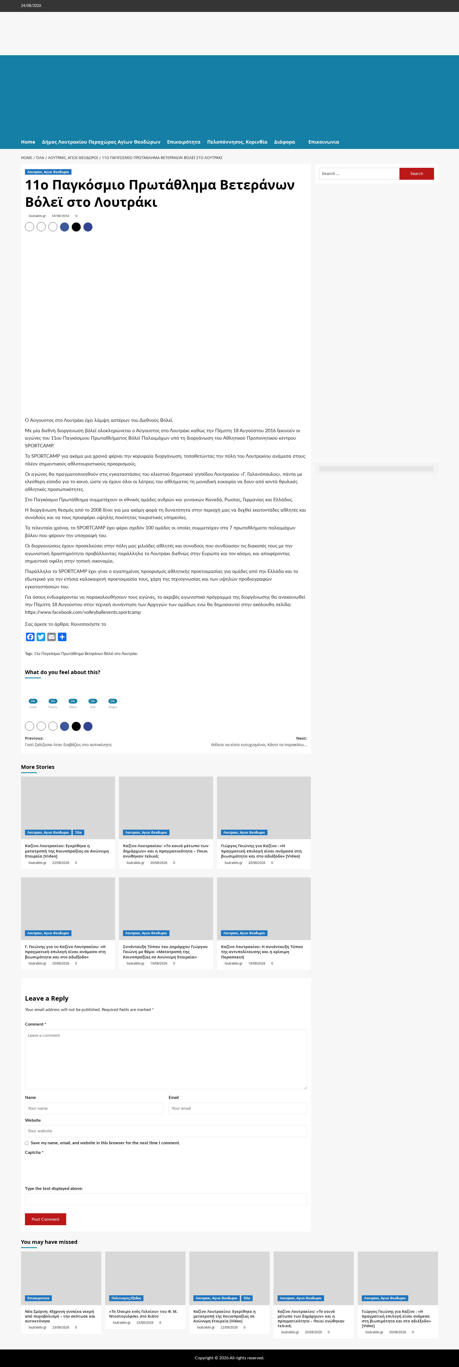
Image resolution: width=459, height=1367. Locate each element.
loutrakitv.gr (37, 215)
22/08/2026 (60, 862)
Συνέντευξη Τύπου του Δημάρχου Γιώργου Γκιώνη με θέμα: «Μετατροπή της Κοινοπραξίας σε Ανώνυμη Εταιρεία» (165, 951)
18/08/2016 (60, 215)
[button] (434, 142)
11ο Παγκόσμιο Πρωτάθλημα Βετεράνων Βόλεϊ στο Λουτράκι (85, 654)
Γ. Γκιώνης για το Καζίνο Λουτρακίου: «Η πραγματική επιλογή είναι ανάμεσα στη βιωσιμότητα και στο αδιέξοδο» (65, 951)
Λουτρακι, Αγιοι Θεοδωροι (48, 172)
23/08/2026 (60, 1327)
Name (30, 1097)
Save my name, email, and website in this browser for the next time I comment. (105, 1143)
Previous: (68, 741)
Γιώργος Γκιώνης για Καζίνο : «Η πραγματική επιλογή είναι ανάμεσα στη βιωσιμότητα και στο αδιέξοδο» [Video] (261, 851)
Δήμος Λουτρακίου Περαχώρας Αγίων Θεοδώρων (101, 142)
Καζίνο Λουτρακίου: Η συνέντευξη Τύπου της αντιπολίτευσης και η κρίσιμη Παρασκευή (262, 951)
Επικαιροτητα (38, 1298)
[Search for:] (359, 174)
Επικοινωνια (323, 142)
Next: (259, 741)
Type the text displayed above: (54, 1188)
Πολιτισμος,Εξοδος (126, 1298)
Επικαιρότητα (184, 142)
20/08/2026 (158, 862)
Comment (35, 1024)
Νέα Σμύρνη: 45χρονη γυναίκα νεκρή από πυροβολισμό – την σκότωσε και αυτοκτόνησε (60, 1316)
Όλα (78, 832)
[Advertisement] (229, 95)
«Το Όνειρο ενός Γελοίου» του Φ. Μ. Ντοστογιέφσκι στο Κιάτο (143, 1314)
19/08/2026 (158, 963)
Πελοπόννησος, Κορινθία (237, 142)
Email (174, 1097)
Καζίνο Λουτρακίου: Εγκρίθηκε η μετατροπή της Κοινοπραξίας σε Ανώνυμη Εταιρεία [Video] (67, 851)
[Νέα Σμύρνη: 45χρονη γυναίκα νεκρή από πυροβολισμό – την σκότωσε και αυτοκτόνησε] (61, 1278)
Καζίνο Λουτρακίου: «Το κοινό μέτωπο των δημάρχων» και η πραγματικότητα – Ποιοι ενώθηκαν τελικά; (166, 851)
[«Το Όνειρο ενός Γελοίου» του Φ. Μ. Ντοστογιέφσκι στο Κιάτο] (145, 1278)
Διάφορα (284, 142)
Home (28, 142)
